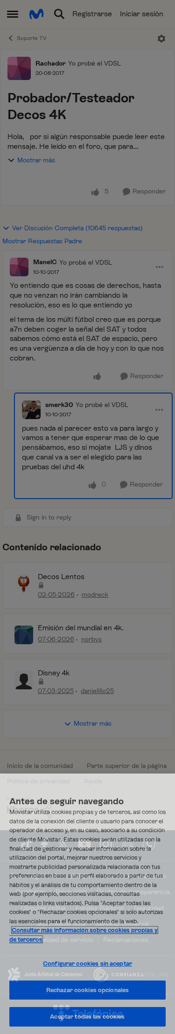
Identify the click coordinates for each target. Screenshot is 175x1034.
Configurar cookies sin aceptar (87, 963)
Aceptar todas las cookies (87, 1016)
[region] (87, 904)
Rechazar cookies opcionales (87, 990)
